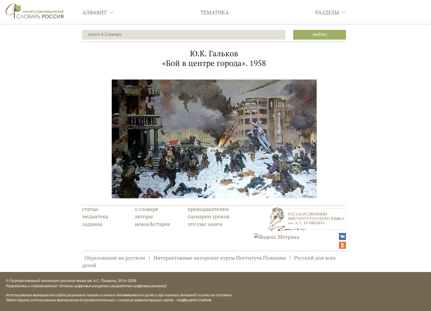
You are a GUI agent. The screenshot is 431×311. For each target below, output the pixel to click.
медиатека (95, 216)
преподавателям (208, 208)
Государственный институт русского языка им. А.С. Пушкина (62, 280)
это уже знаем (205, 223)
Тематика (215, 12)
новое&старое (152, 223)
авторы (144, 216)
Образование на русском (114, 257)
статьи (90, 208)
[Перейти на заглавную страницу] (34, 10)
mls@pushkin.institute (194, 299)
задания (92, 223)
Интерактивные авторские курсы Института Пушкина (219, 257)
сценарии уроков (209, 216)
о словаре (146, 208)
